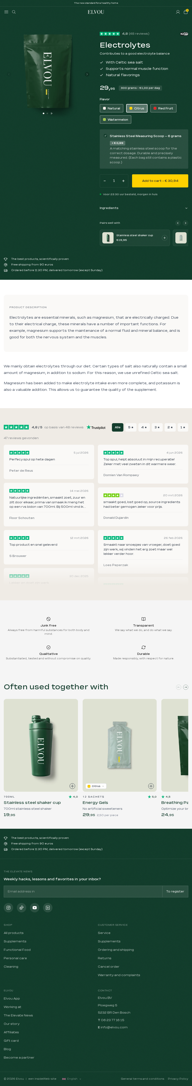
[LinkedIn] (47, 907)
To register (175, 891)
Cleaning (11, 967)
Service (104, 933)
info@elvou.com (114, 1027)
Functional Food (17, 950)
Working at (12, 1007)
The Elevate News (18, 1015)
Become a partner (19, 1058)
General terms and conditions (142, 1079)
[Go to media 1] (43, 113)
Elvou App (12, 998)
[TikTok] (21, 907)
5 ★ (131, 427)
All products (14, 933)
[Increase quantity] (123, 181)
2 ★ (170, 427)
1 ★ (183, 427)
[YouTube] (34, 907)
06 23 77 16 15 (112, 1020)
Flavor (105, 99)
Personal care (15, 958)
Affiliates (11, 1032)
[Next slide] (185, 687)
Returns (104, 958)
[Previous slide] (178, 687)
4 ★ (144, 427)
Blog (7, 1049)
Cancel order (108, 967)
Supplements (15, 941)
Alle (118, 427)
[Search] (14, 12)
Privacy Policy (178, 1079)
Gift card (11, 1041)
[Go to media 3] (51, 113)
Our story (11, 1024)
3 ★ (157, 427)
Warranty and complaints (119, 975)
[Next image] (87, 74)
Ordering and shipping (116, 950)
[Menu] (6, 12)
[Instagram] (8, 907)
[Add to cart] (164, 238)
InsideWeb (42, 1079)
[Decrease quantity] (104, 181)
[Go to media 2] (47, 113)
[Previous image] (9, 74)
